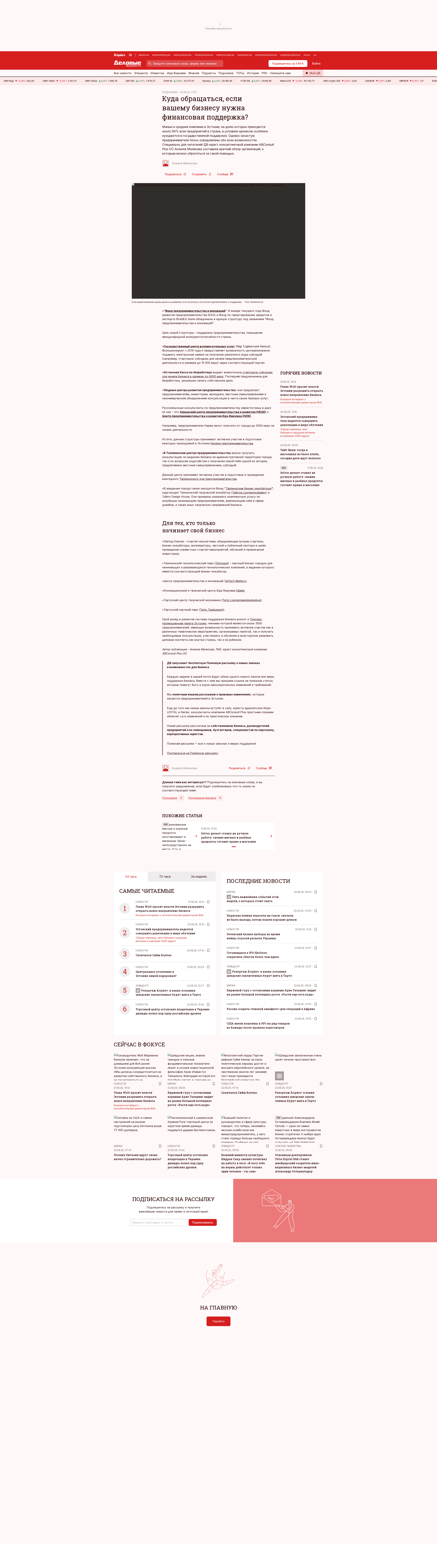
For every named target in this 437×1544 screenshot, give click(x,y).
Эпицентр (141, 73)
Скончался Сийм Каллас (154, 955)
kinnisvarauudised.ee (266, 55)
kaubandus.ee (245, 55)
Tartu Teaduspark (211, 609)
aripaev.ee (143, 55)
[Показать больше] (315, 55)
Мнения (193, 73)
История (253, 73)
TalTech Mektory (235, 581)
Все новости (122, 73)
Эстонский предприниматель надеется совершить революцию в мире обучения (301, 421)
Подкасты (209, 73)
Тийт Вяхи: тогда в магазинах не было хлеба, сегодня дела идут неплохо (300, 454)
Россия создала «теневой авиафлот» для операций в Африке (271, 1009)
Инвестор (157, 73)
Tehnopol (221, 563)
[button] (158, 1222)
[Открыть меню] (130, 55)
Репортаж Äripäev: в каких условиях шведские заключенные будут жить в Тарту (295, 1097)
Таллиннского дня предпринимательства (208, 479)
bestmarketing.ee (161, 55)
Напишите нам (280, 73)
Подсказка (225, 73)
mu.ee (307, 55)
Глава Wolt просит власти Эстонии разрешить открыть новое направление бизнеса (301, 391)
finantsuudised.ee (204, 55)
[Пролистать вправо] (271, 836)
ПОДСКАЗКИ (169, 92)
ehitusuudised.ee (182, 55)
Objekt (240, 590)
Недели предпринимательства (231, 443)
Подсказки (169, 798)
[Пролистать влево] (196, 836)
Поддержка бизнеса (202, 798)
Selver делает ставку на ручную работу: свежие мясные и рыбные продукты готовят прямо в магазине (228, 837)
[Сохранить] (208, 902)
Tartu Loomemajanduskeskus (241, 600)
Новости (142, 901)
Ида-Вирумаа (176, 73)
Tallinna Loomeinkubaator (249, 492)
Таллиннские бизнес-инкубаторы (248, 488)
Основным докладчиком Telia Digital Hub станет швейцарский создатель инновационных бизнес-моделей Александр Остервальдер (297, 1163)
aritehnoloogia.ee (225, 55)
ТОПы (240, 73)
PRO (264, 73)
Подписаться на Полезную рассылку (192, 753)
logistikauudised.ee (290, 55)
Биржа (231, 891)
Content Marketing (288, 1146)
